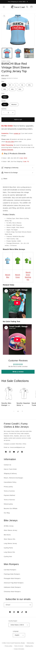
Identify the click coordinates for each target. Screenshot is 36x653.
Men (4, 104)
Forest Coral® (10, 643)
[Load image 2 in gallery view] (18, 53)
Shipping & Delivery (10, 473)
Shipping (3, 78)
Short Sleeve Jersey (10, 530)
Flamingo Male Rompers (12, 574)
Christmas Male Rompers (12, 591)
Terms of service (9, 491)
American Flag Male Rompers (14, 583)
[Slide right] (22, 411)
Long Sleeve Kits (9, 552)
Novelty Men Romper (6, 404)
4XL (12, 89)
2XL (29, 85)
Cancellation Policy (10, 482)
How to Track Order (10, 469)
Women (14, 104)
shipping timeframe (7, 149)
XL (22, 85)
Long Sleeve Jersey (10, 543)
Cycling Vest (8, 556)
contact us (17, 133)
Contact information (19, 649)
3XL (4, 89)
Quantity (3, 108)
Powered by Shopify (19, 643)
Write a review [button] (18, 371)
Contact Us (7, 465)
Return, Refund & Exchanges (13, 478)
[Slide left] (14, 411)
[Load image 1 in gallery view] (7, 53)
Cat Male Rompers (10, 569)
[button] (4, 7)
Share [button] (5, 178)
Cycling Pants (8, 548)
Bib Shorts (7, 535)
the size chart (10, 141)
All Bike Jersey (9, 526)
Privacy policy (8, 486)
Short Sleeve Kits (9, 539)
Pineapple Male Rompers (12, 578)
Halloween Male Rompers (12, 587)
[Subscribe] (30, 605)
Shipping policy (29, 646)
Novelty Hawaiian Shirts (23, 404)
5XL (20, 89)
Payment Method (9, 495)
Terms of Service (9, 499)
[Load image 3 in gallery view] (29, 53)
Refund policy (8, 504)
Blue (5, 97)
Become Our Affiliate (10, 508)
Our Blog (7, 513)
